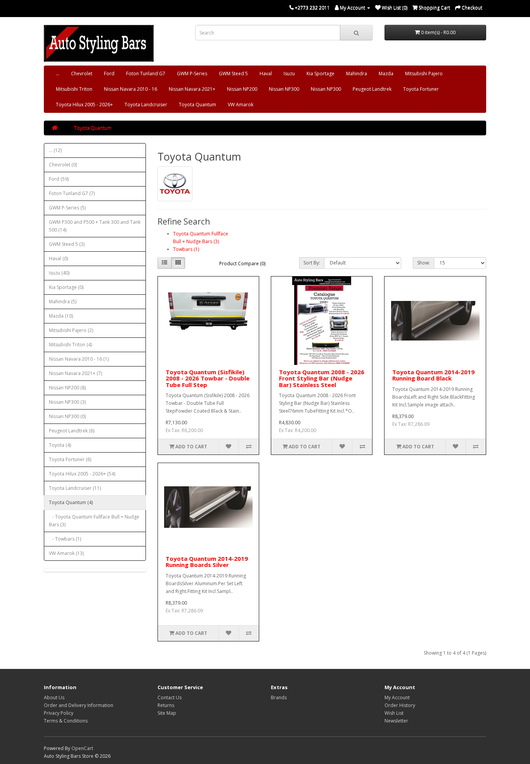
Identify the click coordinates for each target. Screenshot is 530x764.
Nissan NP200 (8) (67, 387)
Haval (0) (58, 258)
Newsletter (396, 720)
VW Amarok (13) (66, 553)
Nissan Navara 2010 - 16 (130, 89)
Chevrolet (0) (63, 164)
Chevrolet (81, 73)
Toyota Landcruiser (146, 104)
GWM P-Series (192, 73)
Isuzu (289, 73)
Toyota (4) (60, 445)
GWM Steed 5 (233, 73)
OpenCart (82, 748)
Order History (400, 705)
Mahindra (356, 73)
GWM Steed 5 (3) (67, 244)
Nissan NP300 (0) (67, 416)
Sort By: (311, 262)
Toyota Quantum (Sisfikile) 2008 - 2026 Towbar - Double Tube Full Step (207, 378)
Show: (423, 262)
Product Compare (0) (242, 263)
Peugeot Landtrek (372, 89)
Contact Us (170, 697)
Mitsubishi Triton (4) (70, 344)
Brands (279, 697)
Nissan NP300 (284, 89)
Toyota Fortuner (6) (70, 459)
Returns (166, 705)
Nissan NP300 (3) (67, 402)
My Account (397, 697)
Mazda (386, 73)
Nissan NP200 (242, 89)
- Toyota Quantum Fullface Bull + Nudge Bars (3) (94, 520)
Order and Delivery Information (78, 705)
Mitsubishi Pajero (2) (71, 330)
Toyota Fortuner (421, 89)
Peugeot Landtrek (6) (71, 430)
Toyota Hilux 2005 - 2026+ (84, 104)
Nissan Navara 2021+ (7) (75, 373)
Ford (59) (59, 179)
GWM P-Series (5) (67, 207)
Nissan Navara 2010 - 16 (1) (79, 359)
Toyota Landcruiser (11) (75, 488)
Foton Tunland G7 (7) (72, 193)
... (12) (55, 150)
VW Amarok (240, 104)
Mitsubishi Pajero (424, 73)
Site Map (167, 713)
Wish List (394, 713)
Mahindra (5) (62, 301)
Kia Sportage (320, 73)
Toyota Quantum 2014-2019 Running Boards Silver (207, 562)
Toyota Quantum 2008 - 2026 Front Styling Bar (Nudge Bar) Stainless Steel (321, 378)
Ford (109, 73)
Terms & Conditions (66, 720)
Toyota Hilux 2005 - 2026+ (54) (82, 473)
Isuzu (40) (59, 273)
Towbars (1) (186, 249)
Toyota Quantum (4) (71, 502)
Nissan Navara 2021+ (192, 89)
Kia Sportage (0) (66, 287)
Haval (266, 73)
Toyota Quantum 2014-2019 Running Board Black (433, 375)
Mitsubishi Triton (74, 89)
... (57, 73)
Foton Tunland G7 (145, 73)
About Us (54, 697)
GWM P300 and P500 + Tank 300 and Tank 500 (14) (94, 226)
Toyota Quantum (197, 104)
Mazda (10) (61, 316)
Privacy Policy (58, 713)
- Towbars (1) (65, 539)
